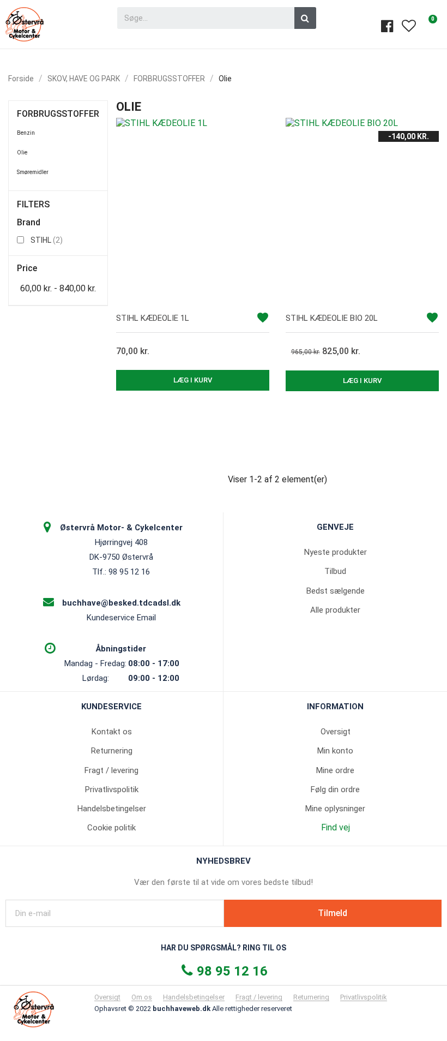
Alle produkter (335, 610)
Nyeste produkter (335, 552)
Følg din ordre (335, 789)
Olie (22, 152)
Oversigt (336, 732)
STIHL (47, 240)
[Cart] (428, 26)
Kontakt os (112, 732)
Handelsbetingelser (111, 808)
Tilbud (335, 571)
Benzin (26, 133)
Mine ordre (335, 770)
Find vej (335, 827)
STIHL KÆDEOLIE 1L (152, 318)
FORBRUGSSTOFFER (58, 114)
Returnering (111, 751)
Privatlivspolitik (111, 789)
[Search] (305, 18)
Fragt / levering (111, 770)
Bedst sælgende (335, 591)
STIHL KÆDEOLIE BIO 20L (332, 318)
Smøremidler (33, 172)
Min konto (335, 751)
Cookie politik (111, 828)
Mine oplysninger (335, 808)
